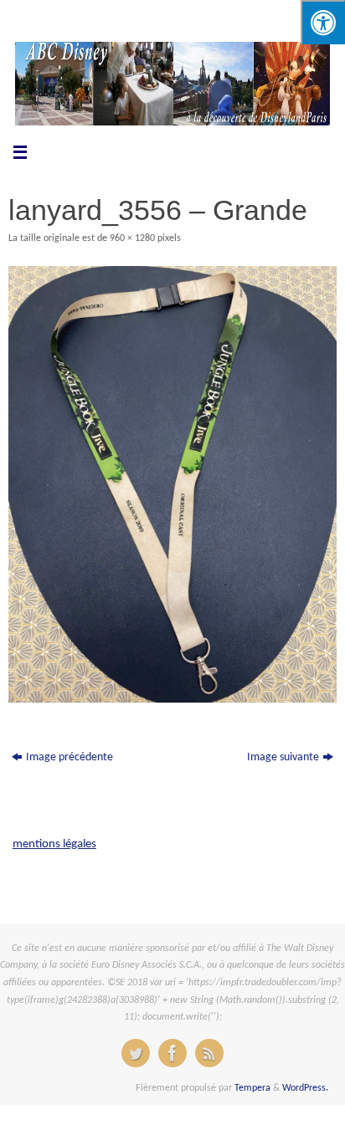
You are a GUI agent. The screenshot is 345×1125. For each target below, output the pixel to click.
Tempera (252, 1088)
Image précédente (69, 757)
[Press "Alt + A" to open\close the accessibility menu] (323, 22)
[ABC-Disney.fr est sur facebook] (172, 1053)
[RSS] (209, 1053)
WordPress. (305, 1088)
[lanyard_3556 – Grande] (172, 484)
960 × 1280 (132, 238)
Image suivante (283, 757)
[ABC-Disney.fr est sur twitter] (135, 1053)
